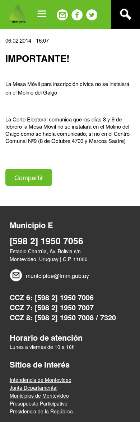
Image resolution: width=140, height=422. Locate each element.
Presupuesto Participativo (38, 403)
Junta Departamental (33, 387)
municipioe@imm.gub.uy (57, 276)
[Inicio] (17, 14)
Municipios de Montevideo (39, 395)
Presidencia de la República (41, 411)
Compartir (28, 177)
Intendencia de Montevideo (40, 379)
